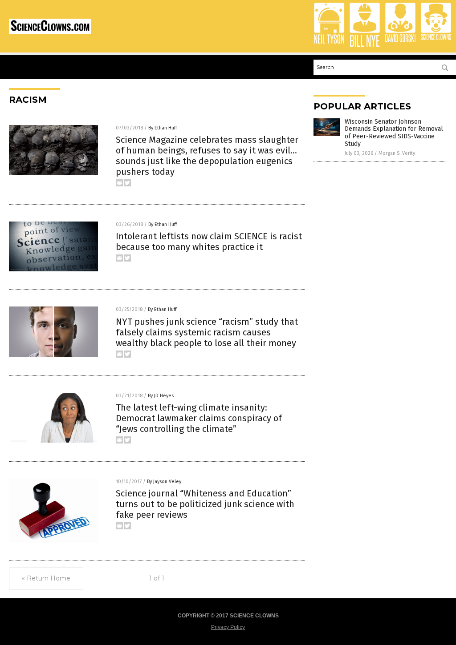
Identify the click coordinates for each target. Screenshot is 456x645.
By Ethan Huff (162, 128)
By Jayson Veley (164, 481)
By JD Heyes (161, 396)
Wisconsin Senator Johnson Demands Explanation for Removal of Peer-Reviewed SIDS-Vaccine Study (394, 133)
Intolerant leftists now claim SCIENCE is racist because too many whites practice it (209, 241)
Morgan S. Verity (397, 153)
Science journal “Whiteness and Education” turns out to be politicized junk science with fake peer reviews (205, 504)
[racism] (50, 32)
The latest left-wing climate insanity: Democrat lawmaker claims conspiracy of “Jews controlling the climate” (199, 418)
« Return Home (46, 578)
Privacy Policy (228, 627)
